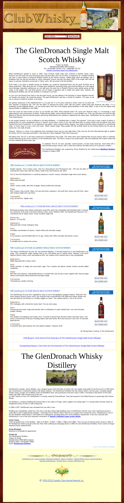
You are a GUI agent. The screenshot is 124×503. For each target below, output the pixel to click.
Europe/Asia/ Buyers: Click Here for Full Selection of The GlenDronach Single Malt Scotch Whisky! (62, 346)
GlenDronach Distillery (22, 443)
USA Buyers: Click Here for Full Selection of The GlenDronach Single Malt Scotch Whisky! (62, 338)
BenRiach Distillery (108, 149)
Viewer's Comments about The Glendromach (62, 70)
